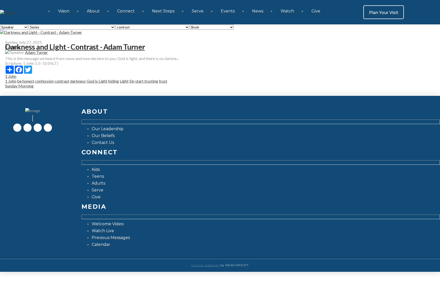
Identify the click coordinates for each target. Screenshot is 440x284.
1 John (10, 76)
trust (163, 81)
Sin (131, 81)
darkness (78, 81)
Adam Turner (36, 52)
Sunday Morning (19, 85)
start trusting (146, 81)
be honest (25, 81)
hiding (113, 81)
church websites (205, 265)
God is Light (97, 81)
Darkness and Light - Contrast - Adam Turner (75, 46)
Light (124, 81)
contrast (61, 81)
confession (44, 81)
